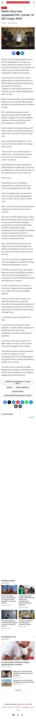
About (4, 707)
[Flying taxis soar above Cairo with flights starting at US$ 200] (6, 682)
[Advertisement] (18, 499)
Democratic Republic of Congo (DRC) (18, 382)
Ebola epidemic (23, 387)
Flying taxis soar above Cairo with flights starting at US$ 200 (23, 681)
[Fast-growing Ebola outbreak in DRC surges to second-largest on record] (9, 614)
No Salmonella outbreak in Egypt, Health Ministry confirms (15, 663)
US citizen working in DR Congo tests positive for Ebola (26, 622)
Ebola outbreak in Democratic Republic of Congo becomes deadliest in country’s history (8, 599)
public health (18, 391)
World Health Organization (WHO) (18, 395)
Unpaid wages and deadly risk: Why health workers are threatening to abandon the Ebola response (26, 600)
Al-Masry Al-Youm (22, 704)
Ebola (10, 387)
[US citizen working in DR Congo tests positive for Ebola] (27, 614)
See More (18, 690)
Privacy (31, 707)
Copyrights (25, 707)
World (4, 8)
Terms (18, 710)
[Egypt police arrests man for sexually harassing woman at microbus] (6, 673)
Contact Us (17, 707)
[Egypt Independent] (18, 2)
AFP (5, 23)
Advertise (10, 707)
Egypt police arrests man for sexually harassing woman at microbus (23, 673)
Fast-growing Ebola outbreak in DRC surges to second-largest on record (9, 623)
